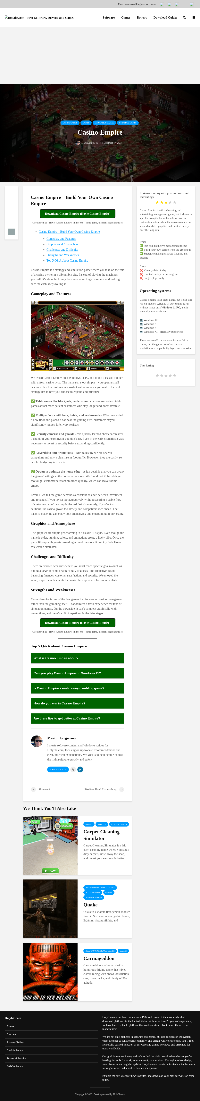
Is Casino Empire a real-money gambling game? (69, 688)
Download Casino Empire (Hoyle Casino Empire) (77, 213)
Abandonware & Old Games (100, 888)
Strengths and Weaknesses (62, 255)
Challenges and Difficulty (62, 249)
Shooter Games (94, 897)
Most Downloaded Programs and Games (137, 4)
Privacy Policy (15, 1042)
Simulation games (104, 123)
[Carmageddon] (50, 971)
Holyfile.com (119, 1094)
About (10, 1026)
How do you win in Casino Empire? (59, 703)
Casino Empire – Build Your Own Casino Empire (69, 231)
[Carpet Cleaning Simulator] (50, 845)
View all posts (58, 770)
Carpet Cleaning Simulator (101, 835)
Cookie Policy (15, 1050)
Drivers (142, 17)
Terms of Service (16, 1058)
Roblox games (119, 824)
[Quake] (50, 908)
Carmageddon (98, 958)
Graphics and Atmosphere (62, 244)
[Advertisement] (100, 56)
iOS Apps (102, 824)
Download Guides (165, 17)
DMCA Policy (15, 1066)
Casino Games (70, 123)
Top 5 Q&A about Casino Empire (67, 260)
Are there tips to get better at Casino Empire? (67, 718)
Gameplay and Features (61, 238)
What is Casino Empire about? (56, 658)
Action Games (93, 892)
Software (109, 17)
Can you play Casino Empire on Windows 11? (67, 673)
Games (125, 17)
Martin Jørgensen (89, 142)
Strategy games (128, 123)
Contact (11, 1034)
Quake (90, 905)
